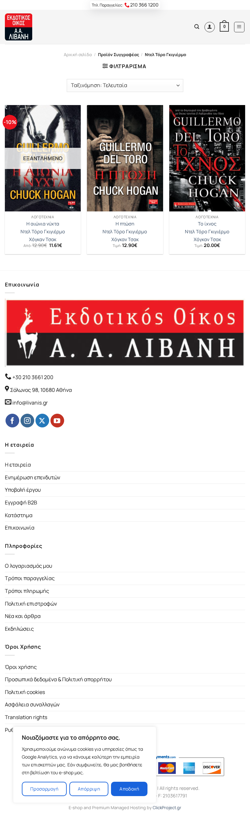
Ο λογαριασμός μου (28, 565)
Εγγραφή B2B (21, 502)
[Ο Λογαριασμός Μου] (209, 27)
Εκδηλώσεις (19, 628)
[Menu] (239, 27)
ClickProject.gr (167, 807)
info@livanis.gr (30, 402)
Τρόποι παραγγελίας (30, 578)
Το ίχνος (207, 224)
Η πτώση (125, 224)
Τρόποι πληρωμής (27, 590)
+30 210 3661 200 (32, 377)
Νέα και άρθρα (23, 616)
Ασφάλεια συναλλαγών (32, 704)
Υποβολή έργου (23, 489)
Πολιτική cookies (25, 692)
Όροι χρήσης (21, 666)
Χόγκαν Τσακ (42, 239)
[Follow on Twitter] (42, 420)
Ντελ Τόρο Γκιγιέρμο (43, 232)
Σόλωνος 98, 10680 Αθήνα (41, 389)
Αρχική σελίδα (78, 54)
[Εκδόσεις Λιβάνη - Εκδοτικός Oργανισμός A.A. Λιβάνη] (27, 27)
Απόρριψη (89, 789)
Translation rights (26, 717)
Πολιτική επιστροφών (31, 603)
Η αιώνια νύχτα (42, 224)
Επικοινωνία (20, 527)
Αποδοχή (129, 789)
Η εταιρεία (18, 464)
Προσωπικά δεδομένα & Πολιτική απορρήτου (58, 679)
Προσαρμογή (44, 789)
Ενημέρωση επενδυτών (32, 477)
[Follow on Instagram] (27, 420)
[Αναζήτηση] (196, 27)
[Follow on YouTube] (57, 420)
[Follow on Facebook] (12, 420)
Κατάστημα (19, 515)
